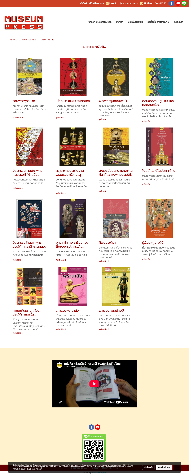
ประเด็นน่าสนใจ (135, 22)
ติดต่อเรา (178, 22)
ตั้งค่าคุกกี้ (148, 467)
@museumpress (129, 3)
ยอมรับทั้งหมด (164, 467)
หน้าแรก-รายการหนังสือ (99, 22)
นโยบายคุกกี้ (37, 469)
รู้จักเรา (119, 22)
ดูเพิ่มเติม (17, 117)
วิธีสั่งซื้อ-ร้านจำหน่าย (158, 22)
